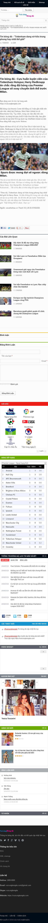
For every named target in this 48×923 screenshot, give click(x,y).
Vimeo (15, 840)
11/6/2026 (18, 317)
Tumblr (19, 840)
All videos (42, 647)
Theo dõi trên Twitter (39, 624)
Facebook (8, 840)
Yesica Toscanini (8, 719)
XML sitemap (5, 856)
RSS (1, 840)
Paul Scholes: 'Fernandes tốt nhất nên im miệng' (28, 566)
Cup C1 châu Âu (15, 26)
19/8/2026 (18, 275)
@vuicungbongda (10, 629)
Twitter (5, 840)
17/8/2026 (18, 290)
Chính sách (4, 861)
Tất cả (44, 556)
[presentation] (5, 560)
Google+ (12, 840)
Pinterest (23, 840)
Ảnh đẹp (43, 676)
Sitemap (42, 2)
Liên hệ (25, 5)
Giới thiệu (31, 2)
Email (44, 361)
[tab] (5, 560)
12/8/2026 (18, 303)
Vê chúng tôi (5, 866)
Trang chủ (7, 2)
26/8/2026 (18, 248)
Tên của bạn (6, 356)
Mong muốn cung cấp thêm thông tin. (16, 799)
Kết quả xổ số (19, 2)
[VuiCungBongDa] (24, 16)
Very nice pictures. (10, 778)
